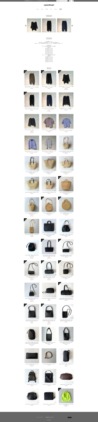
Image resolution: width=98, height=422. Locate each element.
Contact (55, 9)
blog (60, 9)
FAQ (51, 9)
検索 (68, 0)
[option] (34, 25)
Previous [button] (26, 25)
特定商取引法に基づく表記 (49, 417)
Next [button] (72, 25)
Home (37, 9)
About (42, 9)
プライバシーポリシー (40, 417)
